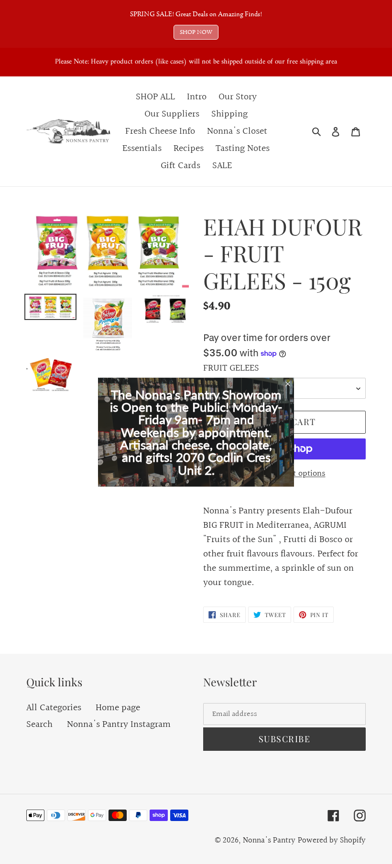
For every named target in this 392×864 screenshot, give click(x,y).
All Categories (53, 707)
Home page (118, 707)
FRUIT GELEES (231, 368)
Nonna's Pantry (269, 840)
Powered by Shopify (332, 840)
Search (39, 724)
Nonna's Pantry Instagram (119, 724)
